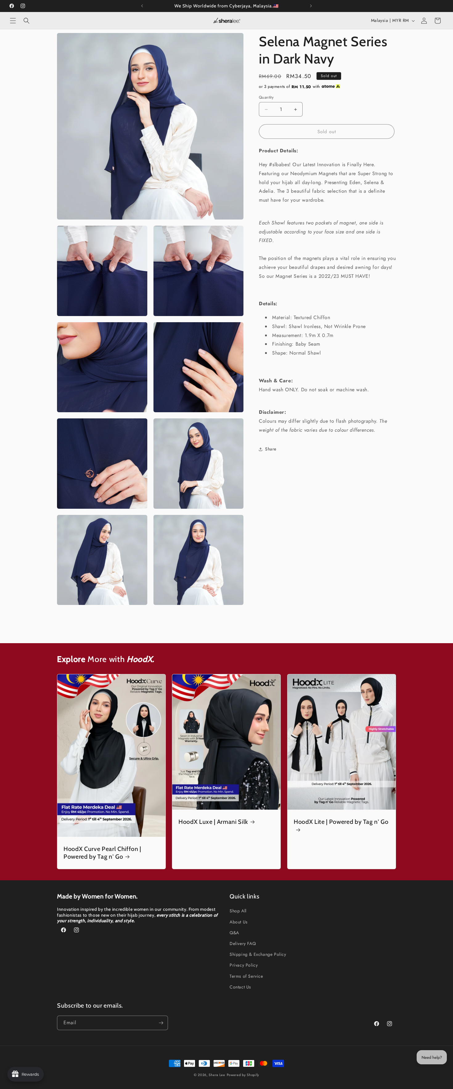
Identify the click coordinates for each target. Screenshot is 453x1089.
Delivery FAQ (243, 943)
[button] (13, 20)
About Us (239, 922)
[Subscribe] (161, 1023)
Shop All (238, 911)
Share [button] (270, 449)
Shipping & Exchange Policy (258, 954)
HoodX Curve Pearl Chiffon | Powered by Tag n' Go (102, 852)
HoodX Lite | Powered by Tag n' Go (341, 821)
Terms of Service (246, 976)
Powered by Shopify (243, 1074)
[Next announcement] (311, 6)
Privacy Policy (244, 965)
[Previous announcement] (142, 6)
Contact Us (240, 987)
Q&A (234, 933)
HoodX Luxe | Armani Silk (213, 821)
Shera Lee (217, 1074)
